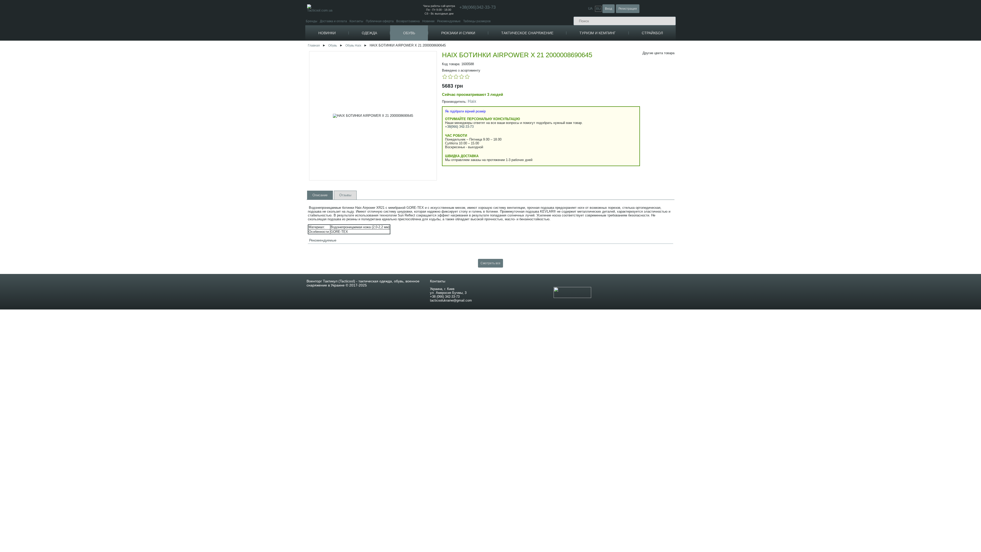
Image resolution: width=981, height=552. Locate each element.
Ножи (609, 69)
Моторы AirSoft (771, 165)
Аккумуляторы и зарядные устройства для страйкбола (702, 125)
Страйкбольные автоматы (678, 48)
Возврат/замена (408, 21)
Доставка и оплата (333, 21)
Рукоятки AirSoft (772, 109)
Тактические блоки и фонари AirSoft (786, 59)
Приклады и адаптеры (620, 140)
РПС (537, 141)
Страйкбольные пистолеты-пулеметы (687, 63)
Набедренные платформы (553, 161)
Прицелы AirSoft (772, 48)
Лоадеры (666, 118)
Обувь (409, 33)
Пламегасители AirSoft (777, 97)
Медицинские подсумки (551, 81)
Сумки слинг (474, 81)
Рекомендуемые (449, 21)
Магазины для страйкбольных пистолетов (690, 85)
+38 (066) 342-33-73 (445, 296)
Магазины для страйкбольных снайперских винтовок (697, 96)
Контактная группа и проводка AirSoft (788, 131)
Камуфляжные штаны (392, 137)
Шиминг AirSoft (771, 139)
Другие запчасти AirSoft (778, 117)
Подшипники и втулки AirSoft (781, 158)
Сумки (468, 70)
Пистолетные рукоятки (621, 148)
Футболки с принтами (392, 85)
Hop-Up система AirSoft (777, 188)
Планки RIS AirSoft (774, 94)
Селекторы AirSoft (774, 173)
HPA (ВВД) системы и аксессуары (785, 142)
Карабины (611, 51)
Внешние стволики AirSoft (779, 78)
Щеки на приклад (616, 179)
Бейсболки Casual (448, 95)
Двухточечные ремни (619, 107)
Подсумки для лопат (549, 112)
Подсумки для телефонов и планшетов (562, 104)
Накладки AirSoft (772, 67)
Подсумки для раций (549, 73)
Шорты (498, 128)
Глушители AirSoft (774, 82)
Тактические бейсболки (452, 92)
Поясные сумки (476, 77)
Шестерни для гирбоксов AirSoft (784, 150)
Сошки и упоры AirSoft (777, 55)
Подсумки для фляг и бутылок (556, 119)
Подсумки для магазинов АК (554, 66)
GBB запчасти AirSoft (776, 181)
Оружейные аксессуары (622, 121)
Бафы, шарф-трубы (449, 115)
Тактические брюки (390, 144)
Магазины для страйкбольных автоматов (689, 81)
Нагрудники (542, 157)
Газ (661, 115)
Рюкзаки (470, 44)
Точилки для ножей (618, 76)
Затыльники (613, 167)
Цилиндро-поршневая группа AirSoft (787, 185)
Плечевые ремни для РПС (553, 145)
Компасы (610, 44)
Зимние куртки (387, 55)
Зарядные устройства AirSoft (680, 137)
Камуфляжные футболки (395, 89)
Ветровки (383, 63)
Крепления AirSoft (774, 90)
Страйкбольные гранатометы (681, 67)
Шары (663, 111)
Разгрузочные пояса (549, 149)
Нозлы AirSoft (770, 135)
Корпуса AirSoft (772, 71)
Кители (382, 111)
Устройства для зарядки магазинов (629, 156)
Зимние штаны (387, 133)
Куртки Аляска (387, 67)
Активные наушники (618, 85)
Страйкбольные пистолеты (679, 51)
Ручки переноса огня (619, 137)
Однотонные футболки (393, 100)
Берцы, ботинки (427, 44)
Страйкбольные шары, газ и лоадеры (688, 107)
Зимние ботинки (428, 51)
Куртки (380, 44)
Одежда (369, 33)
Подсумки (540, 62)
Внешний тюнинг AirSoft (778, 44)
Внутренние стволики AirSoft (781, 169)
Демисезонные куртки (392, 51)
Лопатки (611, 61)
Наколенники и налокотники (624, 81)
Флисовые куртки (389, 48)
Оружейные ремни (618, 99)
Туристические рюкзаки (482, 55)
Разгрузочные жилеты (550, 153)
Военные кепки (446, 126)
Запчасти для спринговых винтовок (786, 146)
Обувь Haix (353, 45)
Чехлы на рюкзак (477, 63)
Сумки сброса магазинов (552, 108)
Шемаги (441, 118)
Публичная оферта (380, 21)
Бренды (311, 21)
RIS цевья (611, 144)
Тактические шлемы (618, 89)
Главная (314, 45)
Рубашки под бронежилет (395, 118)
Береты (441, 122)
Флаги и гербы (544, 51)
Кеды (418, 69)
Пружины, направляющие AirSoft (784, 162)
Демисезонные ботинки (433, 48)
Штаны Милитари (389, 152)
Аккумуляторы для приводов (680, 129)
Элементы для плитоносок (554, 138)
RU (598, 9)
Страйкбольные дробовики (679, 71)
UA (590, 8)
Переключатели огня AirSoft (781, 113)
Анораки (383, 71)
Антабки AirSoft (772, 74)
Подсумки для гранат (549, 85)
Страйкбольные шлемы (845, 51)
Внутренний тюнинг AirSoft (780, 123)
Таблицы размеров (477, 21)
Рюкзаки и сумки (458, 33)
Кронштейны (613, 171)
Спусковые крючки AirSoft (779, 127)
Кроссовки (422, 62)
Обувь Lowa (424, 82)
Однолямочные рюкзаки (482, 59)
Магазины (611, 129)
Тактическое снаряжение (527, 33)
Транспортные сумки (480, 89)
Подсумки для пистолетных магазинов (562, 96)
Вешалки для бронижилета (554, 164)
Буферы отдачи (615, 152)
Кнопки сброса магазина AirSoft (783, 86)
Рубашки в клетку (389, 115)
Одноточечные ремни (620, 103)
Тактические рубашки (392, 122)
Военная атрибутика (549, 44)
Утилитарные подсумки (551, 93)
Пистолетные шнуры (619, 115)
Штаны (380, 129)
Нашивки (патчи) (546, 48)
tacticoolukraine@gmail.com (451, 300)
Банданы (442, 130)
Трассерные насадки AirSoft (781, 51)
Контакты (356, 21)
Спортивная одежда (509, 102)
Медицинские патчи (548, 55)
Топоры (610, 72)
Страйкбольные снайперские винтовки (687, 55)
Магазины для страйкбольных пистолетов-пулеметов (698, 89)
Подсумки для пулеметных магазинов (561, 77)
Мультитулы (613, 65)
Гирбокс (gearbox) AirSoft (778, 154)
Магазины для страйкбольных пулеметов (689, 93)
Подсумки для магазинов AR (555, 70)
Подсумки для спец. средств (554, 123)
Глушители (612, 133)
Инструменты (614, 57)
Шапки (440, 103)
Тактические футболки (393, 81)
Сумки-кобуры (475, 85)
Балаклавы (443, 111)
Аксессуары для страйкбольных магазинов (690, 100)
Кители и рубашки (390, 107)
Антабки (610, 160)
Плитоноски (543, 134)
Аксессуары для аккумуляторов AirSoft (687, 133)
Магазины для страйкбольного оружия (689, 77)
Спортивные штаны (391, 140)
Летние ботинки (427, 55)
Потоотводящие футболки (396, 93)
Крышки (610, 175)
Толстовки (500, 115)
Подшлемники (445, 107)
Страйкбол (652, 33)
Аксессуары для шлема (621, 93)
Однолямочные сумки (481, 73)
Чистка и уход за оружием (623, 125)
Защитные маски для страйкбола (853, 44)
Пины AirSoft (770, 105)
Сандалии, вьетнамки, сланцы (439, 75)
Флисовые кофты (506, 122)
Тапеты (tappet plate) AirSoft (780, 177)
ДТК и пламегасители (619, 163)
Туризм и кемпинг (597, 33)
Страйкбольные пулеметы (678, 59)
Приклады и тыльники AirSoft (781, 101)
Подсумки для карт (548, 116)
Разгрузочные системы (551, 130)
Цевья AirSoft (770, 63)
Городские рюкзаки (479, 51)
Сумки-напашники (547, 100)
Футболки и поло (389, 77)
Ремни (497, 95)
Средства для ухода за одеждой (519, 109)
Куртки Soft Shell (388, 59)
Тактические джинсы (391, 148)
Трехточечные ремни (619, 111)
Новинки (428, 21)
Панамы (441, 99)
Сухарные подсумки (549, 89)
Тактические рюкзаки (480, 48)
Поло (380, 96)
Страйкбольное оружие (676, 44)
